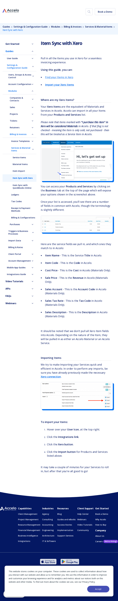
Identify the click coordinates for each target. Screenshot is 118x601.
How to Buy (100, 524)
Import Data (14, 240)
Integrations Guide (16, 274)
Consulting (47, 519)
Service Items (19, 157)
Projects (14, 114)
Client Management (27, 514)
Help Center (82, 514)
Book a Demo (105, 11)
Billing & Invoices (72, 26)
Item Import (19, 171)
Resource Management (29, 524)
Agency (45, 514)
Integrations (24, 541)
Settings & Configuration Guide (30, 26)
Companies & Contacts (16, 99)
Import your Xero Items (59, 84)
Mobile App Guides (16, 267)
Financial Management (29, 530)
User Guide (12, 58)
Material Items (20, 164)
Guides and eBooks (66, 519)
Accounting (47, 524)
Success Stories (64, 524)
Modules (55, 26)
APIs (7, 288)
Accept (98, 589)
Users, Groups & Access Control (19, 76)
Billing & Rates (15, 247)
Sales (12, 107)
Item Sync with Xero (23, 178)
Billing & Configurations (23, 217)
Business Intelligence (28, 535)
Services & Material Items (98, 26)
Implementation (65, 530)
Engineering (48, 530)
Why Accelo (100, 519)
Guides (7, 26)
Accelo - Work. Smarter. (11, 11)
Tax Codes (16, 201)
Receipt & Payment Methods (20, 209)
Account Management (19, 260)
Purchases (15, 224)
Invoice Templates (20, 141)
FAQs (8, 296)
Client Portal (14, 254)
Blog (59, 514)
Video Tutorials (14, 281)
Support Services (65, 535)
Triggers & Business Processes (18, 232)
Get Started (12, 43)
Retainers (14, 127)
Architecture (48, 535)
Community (83, 530)
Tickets (13, 120)
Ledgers (15, 194)
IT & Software (49, 541)
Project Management (28, 519)
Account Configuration (19, 84)
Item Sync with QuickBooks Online (22, 186)
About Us (99, 536)
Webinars (10, 303)
